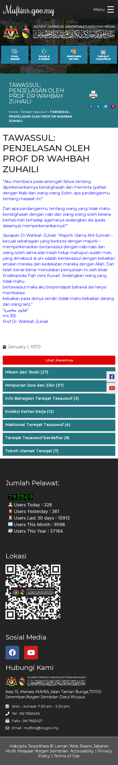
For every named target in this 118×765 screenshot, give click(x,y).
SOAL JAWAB (14, 57)
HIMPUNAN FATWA (74, 57)
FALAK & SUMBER (44, 57)
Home (13, 112)
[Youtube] (31, 652)
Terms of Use (67, 756)
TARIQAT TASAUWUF (103, 57)
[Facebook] (12, 652)
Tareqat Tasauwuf (34, 112)
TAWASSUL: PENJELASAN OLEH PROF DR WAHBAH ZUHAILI (36, 93)
